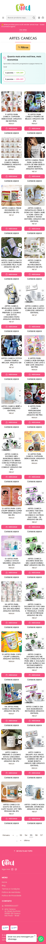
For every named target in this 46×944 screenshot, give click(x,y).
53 (21, 835)
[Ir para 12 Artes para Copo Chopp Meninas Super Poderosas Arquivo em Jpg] (11, 496)
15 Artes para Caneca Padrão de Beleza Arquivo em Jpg (34, 117)
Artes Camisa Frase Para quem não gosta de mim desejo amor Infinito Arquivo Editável (35, 164)
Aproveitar (23, 30)
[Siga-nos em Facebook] (16, 869)
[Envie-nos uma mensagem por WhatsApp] (41, 939)
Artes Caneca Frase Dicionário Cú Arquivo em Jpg (11, 210)
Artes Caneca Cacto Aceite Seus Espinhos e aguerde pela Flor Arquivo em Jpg (11, 263)
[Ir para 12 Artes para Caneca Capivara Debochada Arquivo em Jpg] (34, 441)
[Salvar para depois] (20, 99)
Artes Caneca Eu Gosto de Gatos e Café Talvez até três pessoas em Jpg (11, 808)
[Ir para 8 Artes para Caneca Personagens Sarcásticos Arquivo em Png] (34, 393)
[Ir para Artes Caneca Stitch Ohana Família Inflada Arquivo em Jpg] (11, 345)
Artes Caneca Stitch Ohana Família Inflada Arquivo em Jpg (11, 361)
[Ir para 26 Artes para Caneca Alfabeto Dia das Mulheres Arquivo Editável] (11, 591)
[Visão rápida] (20, 104)
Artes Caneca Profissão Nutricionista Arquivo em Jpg (34, 263)
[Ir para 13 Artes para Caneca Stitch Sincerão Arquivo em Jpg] (11, 546)
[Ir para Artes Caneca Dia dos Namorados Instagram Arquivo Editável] (34, 694)
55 (31, 835)
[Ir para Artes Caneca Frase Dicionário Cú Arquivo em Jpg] (11, 195)
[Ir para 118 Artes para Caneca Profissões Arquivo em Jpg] (11, 694)
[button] (23, 47)
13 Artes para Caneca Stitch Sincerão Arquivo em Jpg (11, 562)
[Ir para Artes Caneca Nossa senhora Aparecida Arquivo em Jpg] (34, 792)
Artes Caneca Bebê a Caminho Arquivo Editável (11, 408)
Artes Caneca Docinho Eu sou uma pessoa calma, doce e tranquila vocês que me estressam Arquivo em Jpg (34, 610)
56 (36, 835)
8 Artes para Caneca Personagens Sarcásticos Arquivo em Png (34, 410)
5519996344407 (11, 906)
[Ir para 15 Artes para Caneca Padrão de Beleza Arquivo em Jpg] (34, 101)
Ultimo (27, 840)
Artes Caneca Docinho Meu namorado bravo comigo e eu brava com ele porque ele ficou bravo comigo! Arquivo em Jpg (11, 462)
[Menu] (3, 18)
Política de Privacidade (11, 895)
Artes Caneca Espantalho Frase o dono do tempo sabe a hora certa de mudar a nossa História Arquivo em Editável (34, 214)
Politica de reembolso (11, 892)
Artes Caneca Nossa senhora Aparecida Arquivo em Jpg (34, 806)
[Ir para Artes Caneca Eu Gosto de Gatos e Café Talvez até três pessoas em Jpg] (11, 792)
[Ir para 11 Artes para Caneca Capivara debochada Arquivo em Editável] (11, 101)
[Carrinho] (43, 18)
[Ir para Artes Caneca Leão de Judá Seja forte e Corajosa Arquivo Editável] (34, 293)
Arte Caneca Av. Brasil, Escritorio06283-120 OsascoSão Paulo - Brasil (12, 912)
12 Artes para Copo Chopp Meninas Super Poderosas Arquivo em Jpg (11, 511)
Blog (3, 885)
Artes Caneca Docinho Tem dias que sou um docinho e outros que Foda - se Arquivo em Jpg (34, 514)
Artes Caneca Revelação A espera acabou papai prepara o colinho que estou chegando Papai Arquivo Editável (11, 312)
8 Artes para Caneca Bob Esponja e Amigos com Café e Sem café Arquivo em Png (34, 362)
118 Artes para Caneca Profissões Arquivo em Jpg (11, 709)
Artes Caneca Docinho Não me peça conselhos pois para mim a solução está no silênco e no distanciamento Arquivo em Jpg (34, 661)
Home (4, 882)
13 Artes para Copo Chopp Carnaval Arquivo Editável (11, 656)
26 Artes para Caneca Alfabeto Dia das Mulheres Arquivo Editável (11, 607)
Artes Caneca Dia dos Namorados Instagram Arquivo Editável (34, 710)
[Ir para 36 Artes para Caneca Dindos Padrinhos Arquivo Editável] (11, 147)
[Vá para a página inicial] (23, 7)
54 (26, 835)
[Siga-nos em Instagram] (12, 869)
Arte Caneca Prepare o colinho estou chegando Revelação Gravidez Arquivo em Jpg (11, 756)
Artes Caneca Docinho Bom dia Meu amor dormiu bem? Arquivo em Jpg (34, 562)
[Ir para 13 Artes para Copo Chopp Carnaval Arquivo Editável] (11, 641)
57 (41, 835)
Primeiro (6, 835)
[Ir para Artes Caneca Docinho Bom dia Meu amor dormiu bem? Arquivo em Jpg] (34, 546)
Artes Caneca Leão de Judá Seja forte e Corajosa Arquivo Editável (34, 309)
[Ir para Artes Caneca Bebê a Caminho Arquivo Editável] (11, 393)
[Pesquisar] (34, 17)
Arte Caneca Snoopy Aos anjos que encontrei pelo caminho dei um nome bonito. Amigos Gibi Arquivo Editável (34, 759)
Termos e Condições (11, 889)
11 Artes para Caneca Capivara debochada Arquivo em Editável (11, 117)
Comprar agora (11, 133)
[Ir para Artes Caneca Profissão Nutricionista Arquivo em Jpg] (34, 247)
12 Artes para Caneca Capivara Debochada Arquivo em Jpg (34, 457)
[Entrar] (39, 18)
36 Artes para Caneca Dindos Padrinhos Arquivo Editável (11, 163)
